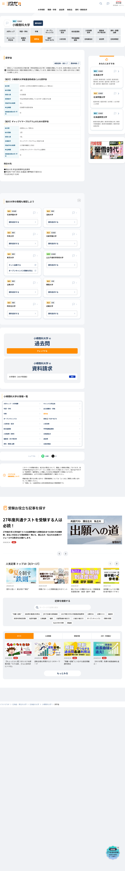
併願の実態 (107, 618)
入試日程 (46, 424)
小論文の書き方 (78, 618)
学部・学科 (7, 409)
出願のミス (100, 614)
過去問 (45, 439)
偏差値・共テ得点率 (10, 439)
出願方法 (91, 614)
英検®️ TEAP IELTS (50, 419)
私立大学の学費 (58, 623)
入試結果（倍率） (9, 434)
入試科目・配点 (9, 424)
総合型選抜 (7, 429)
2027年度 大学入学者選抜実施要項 (72, 614)
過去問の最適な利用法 (32, 614)
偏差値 (110, 614)
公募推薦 (43, 618)
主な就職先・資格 (49, 409)
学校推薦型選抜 (48, 429)
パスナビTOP (4, 704)
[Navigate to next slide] (65, 553)
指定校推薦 (33, 618)
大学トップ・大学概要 (11, 404)
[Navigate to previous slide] (59, 553)
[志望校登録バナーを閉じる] (118, 847)
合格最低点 (47, 434)
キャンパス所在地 (49, 404)
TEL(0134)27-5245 (11, 174)
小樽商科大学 (21, 25)
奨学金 (45, 414)
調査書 (69, 623)
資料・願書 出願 (9, 444)
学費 (5, 414)
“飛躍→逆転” (17, 614)
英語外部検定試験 (20, 618)
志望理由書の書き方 (63, 618)
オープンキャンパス (10, 419)
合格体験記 (47, 444)
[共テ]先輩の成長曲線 (50, 614)
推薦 (51, 618)
